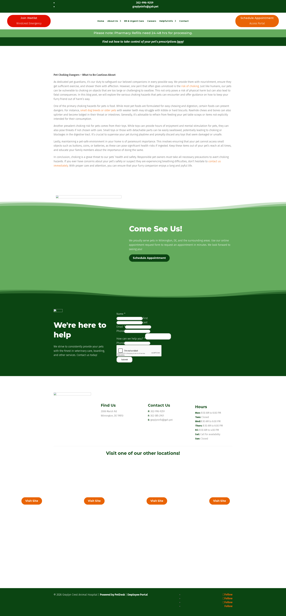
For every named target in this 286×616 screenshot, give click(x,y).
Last (145, 322)
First (145, 318)
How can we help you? (130, 338)
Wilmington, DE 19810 (112, 415)
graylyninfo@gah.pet (161, 419)
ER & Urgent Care (134, 21)
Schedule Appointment (149, 258)
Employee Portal (138, 594)
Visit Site (31, 501)
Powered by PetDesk (112, 594)
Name (120, 314)
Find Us (108, 405)
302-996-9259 (158, 411)
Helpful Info (166, 21)
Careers (151, 21)
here (180, 41)
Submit (124, 359)
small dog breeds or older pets (98, 110)
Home (100, 21)
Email (120, 326)
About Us (112, 21)
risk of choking (190, 86)
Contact (184, 21)
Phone (120, 331)
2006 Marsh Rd (109, 411)
